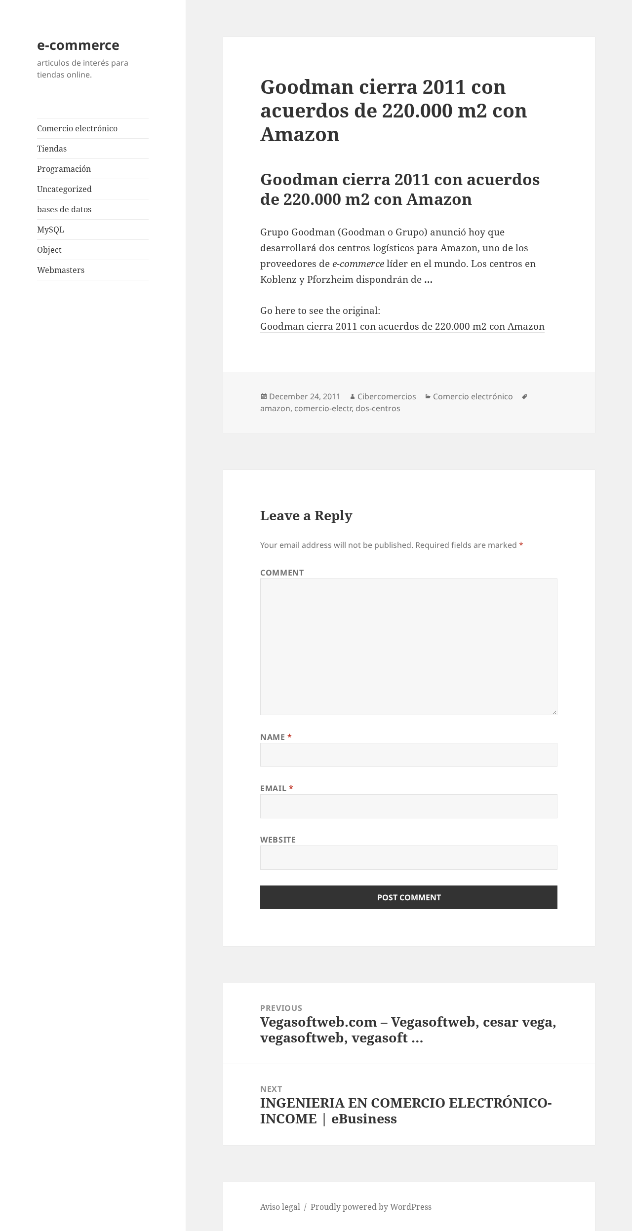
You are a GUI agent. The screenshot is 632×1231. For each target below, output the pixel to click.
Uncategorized (64, 189)
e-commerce (78, 45)
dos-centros (378, 408)
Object (49, 249)
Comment (282, 572)
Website (278, 839)
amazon (275, 408)
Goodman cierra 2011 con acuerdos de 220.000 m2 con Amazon (402, 326)
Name (276, 736)
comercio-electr (323, 408)
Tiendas (52, 148)
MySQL (50, 229)
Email (276, 788)
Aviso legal (280, 1206)
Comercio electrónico (77, 128)
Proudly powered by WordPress (371, 1206)
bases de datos (64, 209)
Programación (64, 168)
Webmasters (60, 270)
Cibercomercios (386, 396)
